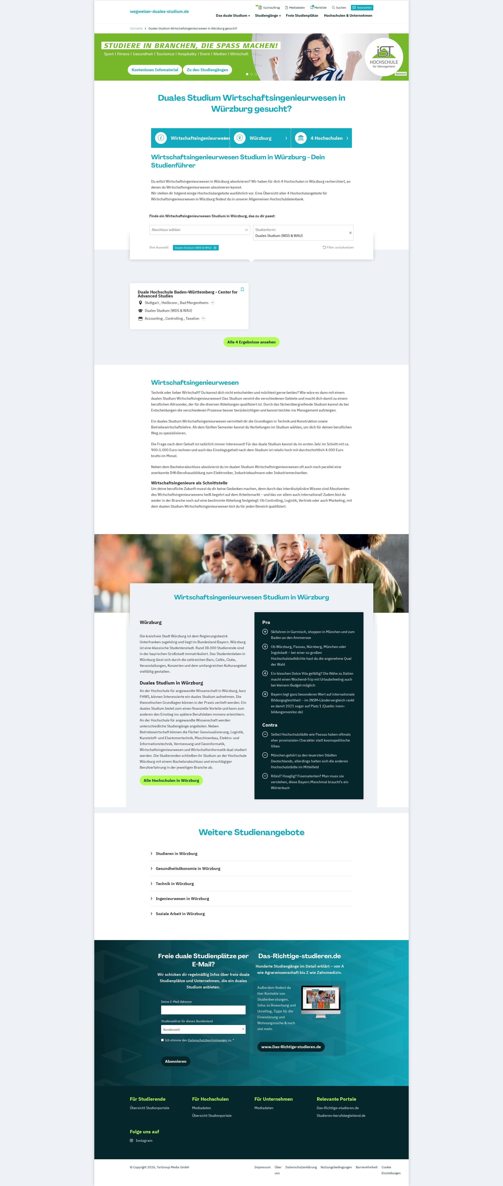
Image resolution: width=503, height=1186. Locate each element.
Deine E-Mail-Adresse (176, 1002)
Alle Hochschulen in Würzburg (171, 780)
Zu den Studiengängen (207, 69)
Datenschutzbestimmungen (207, 1040)
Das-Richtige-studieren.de (338, 1108)
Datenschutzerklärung (301, 1167)
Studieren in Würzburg (176, 853)
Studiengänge (266, 15)
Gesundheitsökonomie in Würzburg (188, 868)
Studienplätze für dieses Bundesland (187, 1021)
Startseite (136, 28)
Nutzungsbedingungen (336, 1167)
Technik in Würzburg (175, 883)
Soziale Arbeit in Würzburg (180, 913)
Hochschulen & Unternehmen (348, 15)
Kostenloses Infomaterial (155, 69)
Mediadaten (201, 1108)
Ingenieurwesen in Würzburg (182, 898)
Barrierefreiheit (367, 1167)
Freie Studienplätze (302, 15)
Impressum (262, 1167)
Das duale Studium (231, 15)
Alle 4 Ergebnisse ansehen (251, 342)
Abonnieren (175, 1061)
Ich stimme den (199, 1040)
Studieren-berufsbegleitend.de (341, 1115)
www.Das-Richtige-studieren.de (291, 1046)
